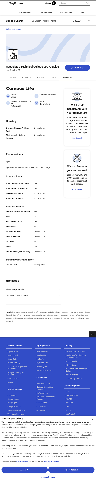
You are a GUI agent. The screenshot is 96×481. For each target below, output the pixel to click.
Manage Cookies (48, 477)
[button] (84, 10)
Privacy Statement (52, 461)
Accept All (24, 470)
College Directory (13, 29)
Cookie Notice (22, 461)
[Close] (92, 419)
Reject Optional (71, 470)
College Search (15, 20)
